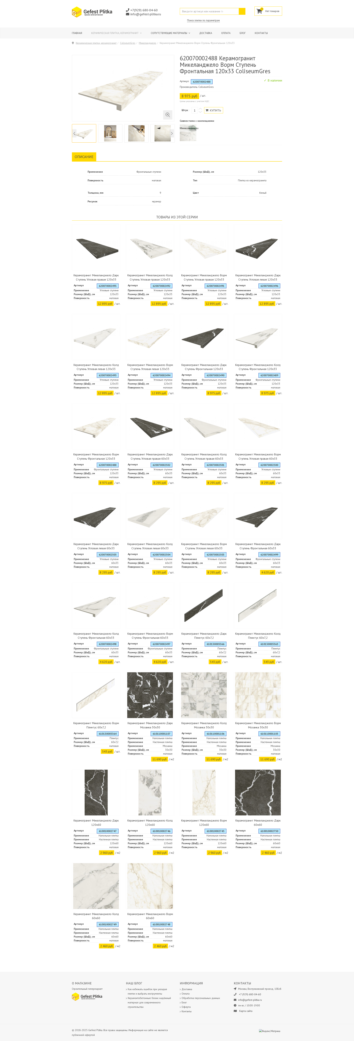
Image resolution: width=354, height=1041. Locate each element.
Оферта (186, 1007)
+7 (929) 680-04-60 (250, 994)
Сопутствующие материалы (169, 33)
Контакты (261, 33)
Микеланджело (147, 43)
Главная (77, 33)
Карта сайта (245, 1011)
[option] (84, 133)
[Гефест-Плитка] (92, 11)
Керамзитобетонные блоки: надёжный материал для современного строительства (149, 1002)
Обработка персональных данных (201, 998)
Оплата (225, 33)
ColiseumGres (127, 43)
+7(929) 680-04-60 (144, 10)
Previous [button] (74, 133)
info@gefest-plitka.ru (145, 14)
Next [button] (172, 133)
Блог (243, 33)
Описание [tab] (84, 156)
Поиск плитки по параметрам (203, 20)
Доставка (205, 33)
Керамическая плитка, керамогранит (115, 33)
